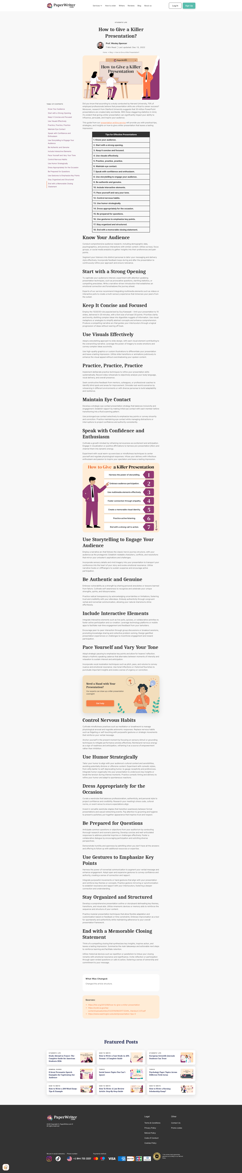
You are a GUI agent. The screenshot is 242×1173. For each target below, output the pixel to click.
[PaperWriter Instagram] (49, 1159)
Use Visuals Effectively (57, 121)
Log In (175, 5)
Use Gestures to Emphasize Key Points (64, 175)
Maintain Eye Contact (56, 129)
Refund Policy (150, 1133)
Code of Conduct (151, 1138)
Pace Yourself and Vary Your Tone (62, 155)
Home (105, 52)
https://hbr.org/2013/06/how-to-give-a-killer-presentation (114, 1005)
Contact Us (175, 1123)
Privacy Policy (150, 1128)
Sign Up (189, 5)
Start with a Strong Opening (59, 113)
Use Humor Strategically (58, 163)
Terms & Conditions (152, 1123)
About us (148, 6)
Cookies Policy (150, 1143)
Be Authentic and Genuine (58, 147)
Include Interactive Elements (59, 151)
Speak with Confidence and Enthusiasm (59, 134)
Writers (122, 6)
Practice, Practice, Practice (59, 125)
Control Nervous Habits (57, 159)
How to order (110, 6)
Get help (100, 703)
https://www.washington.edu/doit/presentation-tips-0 (112, 1014)
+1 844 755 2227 (82, 1158)
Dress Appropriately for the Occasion (63, 167)
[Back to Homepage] (61, 5)
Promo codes (176, 1128)
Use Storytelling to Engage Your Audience (61, 141)
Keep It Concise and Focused (60, 117)
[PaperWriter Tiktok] (58, 1159)
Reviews (131, 6)
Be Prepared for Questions (59, 171)
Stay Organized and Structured (61, 179)
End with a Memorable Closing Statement (60, 185)
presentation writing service (113, 122)
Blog (139, 6)
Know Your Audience (56, 109)
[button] (97, 5)
